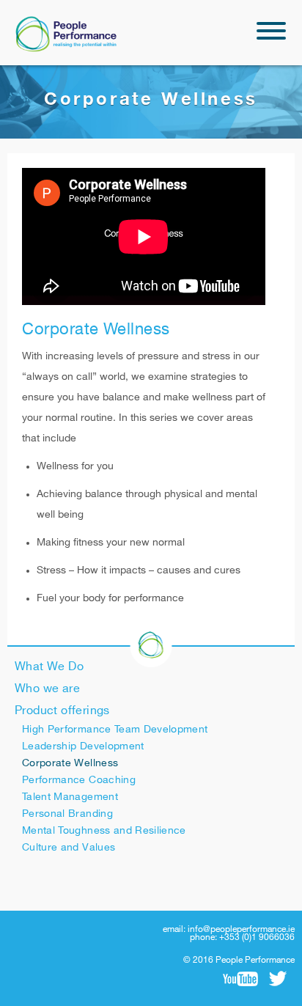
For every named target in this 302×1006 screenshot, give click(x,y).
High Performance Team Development (115, 729)
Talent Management (70, 796)
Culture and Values (68, 847)
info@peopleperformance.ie (241, 929)
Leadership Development (83, 746)
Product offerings (62, 710)
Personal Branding (67, 813)
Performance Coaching (79, 780)
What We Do (49, 666)
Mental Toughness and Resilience (104, 830)
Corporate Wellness (70, 763)
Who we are (47, 688)
